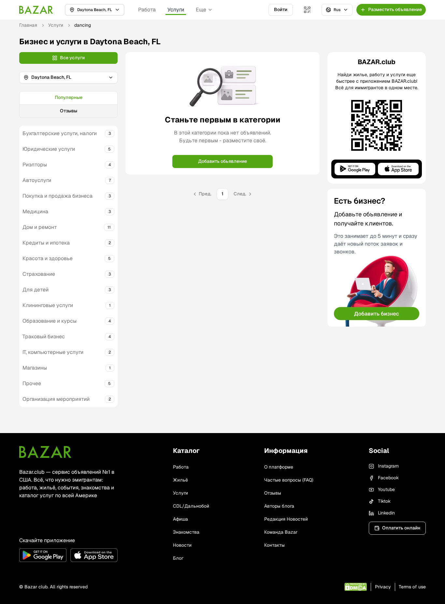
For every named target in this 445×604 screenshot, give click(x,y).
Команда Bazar (280, 532)
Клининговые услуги (47, 305)
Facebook (388, 478)
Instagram (388, 466)
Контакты (274, 545)
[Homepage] (36, 10)
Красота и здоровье (47, 258)
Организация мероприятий (56, 399)
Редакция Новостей (286, 519)
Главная (28, 25)
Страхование (38, 274)
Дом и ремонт (39, 227)
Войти (280, 9)
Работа (147, 9)
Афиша (180, 519)
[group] (68, 104)
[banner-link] (376, 258)
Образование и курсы (49, 320)
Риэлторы (34, 164)
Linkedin (386, 513)
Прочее (31, 383)
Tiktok (384, 501)
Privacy (383, 587)
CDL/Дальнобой (191, 506)
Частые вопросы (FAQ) (288, 480)
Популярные (68, 97)
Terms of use (412, 587)
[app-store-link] (94, 555)
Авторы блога (279, 506)
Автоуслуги (36, 180)
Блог (178, 558)
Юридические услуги (48, 149)
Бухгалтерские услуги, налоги (59, 133)
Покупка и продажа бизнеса (57, 195)
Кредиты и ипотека (46, 242)
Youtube (386, 489)
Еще (201, 9)
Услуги (175, 9)
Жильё (180, 480)
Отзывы (68, 111)
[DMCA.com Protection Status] (355, 587)
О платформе (278, 467)
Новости (182, 545)
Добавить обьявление (222, 161)
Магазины (34, 367)
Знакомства (186, 532)
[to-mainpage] (45, 452)
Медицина (35, 211)
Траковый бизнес (43, 336)
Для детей (35, 289)
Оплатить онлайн (401, 528)
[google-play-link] (42, 555)
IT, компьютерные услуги (52, 352)
